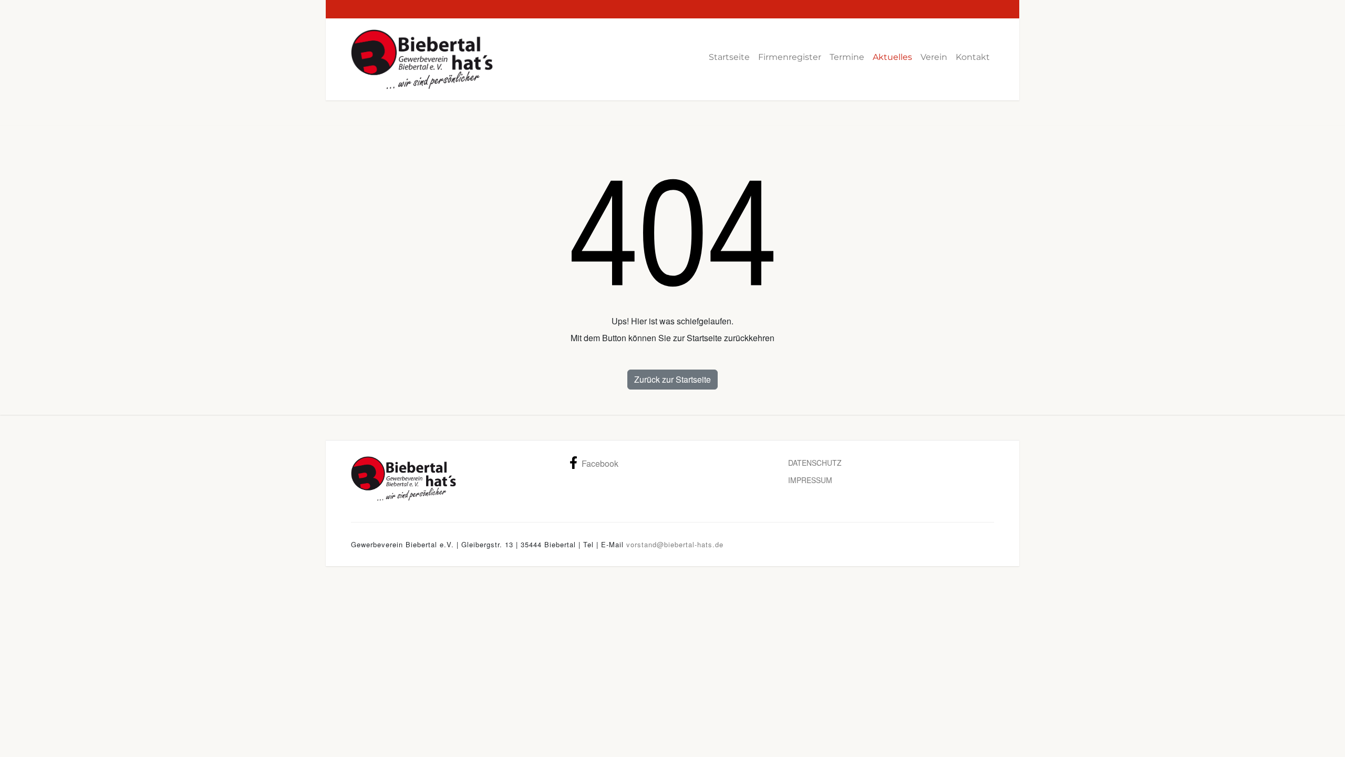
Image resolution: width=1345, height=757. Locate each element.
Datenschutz (815, 462)
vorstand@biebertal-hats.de (674, 544)
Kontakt (973, 57)
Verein (933, 57)
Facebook (600, 463)
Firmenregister (789, 57)
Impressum (810, 480)
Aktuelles (892, 57)
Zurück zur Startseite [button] (672, 379)
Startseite (729, 57)
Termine (847, 57)
